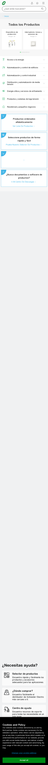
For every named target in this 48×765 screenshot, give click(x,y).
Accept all (24, 760)
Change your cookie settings (24, 753)
